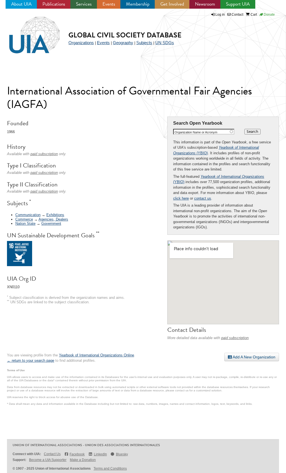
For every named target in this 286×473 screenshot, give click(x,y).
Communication (27, 215)
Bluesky (122, 454)
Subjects (144, 42)
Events (109, 4)
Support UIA (238, 4)
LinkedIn (100, 454)
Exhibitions (55, 215)
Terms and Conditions (110, 468)
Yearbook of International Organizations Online (96, 355)
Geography (123, 42)
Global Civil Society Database (125, 35)
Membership (137, 4)
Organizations (81, 42)
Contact (237, 14)
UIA (28, 31)
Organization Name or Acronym (196, 132)
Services (84, 4)
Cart (253, 14)
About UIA (21, 4)
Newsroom (205, 4)
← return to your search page (30, 360)
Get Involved (172, 4)
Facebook (77, 454)
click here (181, 198)
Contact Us (52, 454)
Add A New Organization (253, 357)
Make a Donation (83, 460)
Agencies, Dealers (53, 219)
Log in (220, 14)
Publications (53, 4)
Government (51, 223)
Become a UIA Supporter (47, 460)
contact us (202, 198)
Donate (269, 14)
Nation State (25, 223)
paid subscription (235, 338)
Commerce (24, 219)
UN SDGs (164, 42)
